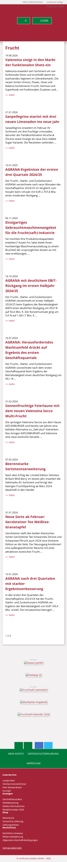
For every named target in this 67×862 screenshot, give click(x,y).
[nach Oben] (18, 745)
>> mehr (10, 95)
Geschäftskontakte (12, 799)
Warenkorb (8, 817)
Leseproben (9, 780)
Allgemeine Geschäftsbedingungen (20, 840)
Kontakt (7, 790)
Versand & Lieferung (13, 821)
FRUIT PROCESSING (33, 2)
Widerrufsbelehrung (13, 836)
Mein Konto (16, 753)
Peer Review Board (12, 787)
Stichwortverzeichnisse (14, 784)
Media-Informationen (14, 806)
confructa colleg (55, 2)
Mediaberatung (10, 802)
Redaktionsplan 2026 (13, 809)
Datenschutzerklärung (43, 753)
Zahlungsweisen (11, 824)
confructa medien (55, 6)
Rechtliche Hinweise (13, 833)
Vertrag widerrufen (12, 847)
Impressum (34, 763)
